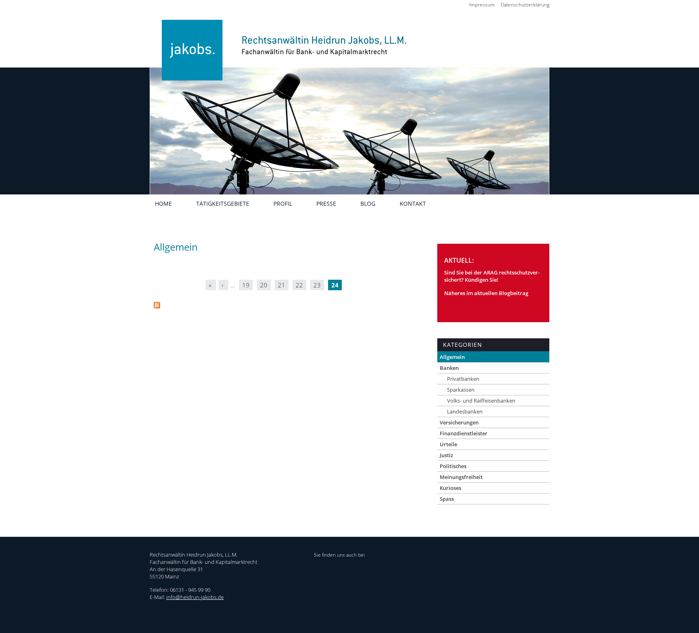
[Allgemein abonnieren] (157, 306)
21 (281, 285)
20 (263, 285)
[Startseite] (280, 62)
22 (299, 285)
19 (246, 285)
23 (317, 285)
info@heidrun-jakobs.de (195, 597)
